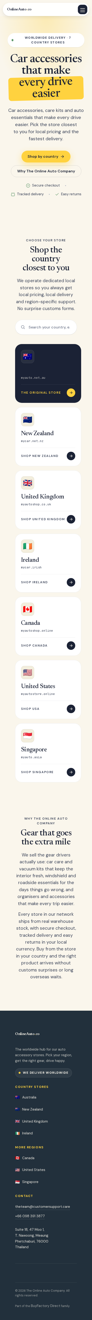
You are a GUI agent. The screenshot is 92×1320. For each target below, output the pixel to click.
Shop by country (43, 156)
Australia (25, 1097)
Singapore (26, 1181)
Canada (24, 1157)
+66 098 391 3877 (30, 1216)
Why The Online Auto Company (46, 171)
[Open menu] (82, 9)
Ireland (24, 1133)
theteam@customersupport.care (42, 1206)
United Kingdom (31, 1121)
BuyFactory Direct (45, 1305)
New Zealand (29, 1109)
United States (30, 1169)
